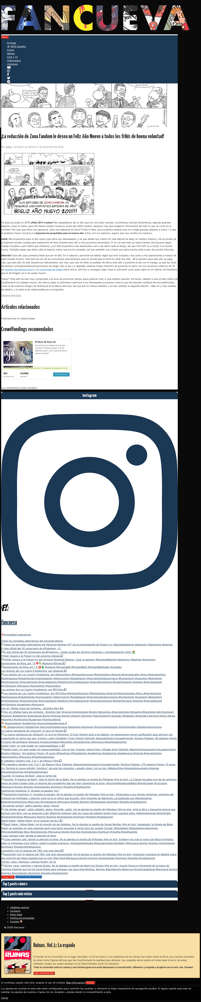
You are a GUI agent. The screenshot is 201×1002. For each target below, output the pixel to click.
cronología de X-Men (51, 269)
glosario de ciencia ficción (19, 269)
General (5, 295)
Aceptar (90, 983)
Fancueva (15, 295)
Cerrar (4, 997)
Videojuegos (14, 60)
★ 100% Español (16, 46)
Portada (11, 42)
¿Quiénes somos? (19, 907)
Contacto (15, 910)
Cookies (15, 921)
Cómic (10, 49)
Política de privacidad (22, 918)
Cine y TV (12, 57)
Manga (11, 53)
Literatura (12, 64)
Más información (75, 982)
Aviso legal (16, 914)
